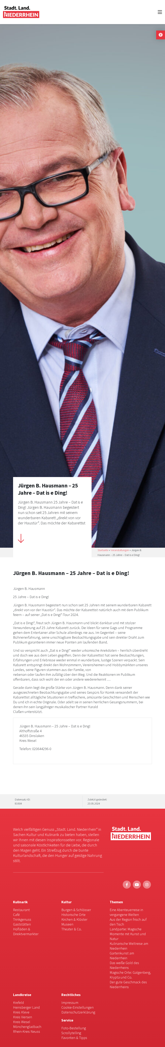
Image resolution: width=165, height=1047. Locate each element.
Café (16, 914)
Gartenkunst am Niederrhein (122, 955)
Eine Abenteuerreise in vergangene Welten (126, 912)
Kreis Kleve (21, 1012)
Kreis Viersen (22, 1017)
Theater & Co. (71, 929)
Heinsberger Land (26, 1007)
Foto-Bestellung (73, 1028)
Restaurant (21, 909)
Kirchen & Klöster (74, 919)
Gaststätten (22, 924)
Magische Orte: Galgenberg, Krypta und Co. (130, 975)
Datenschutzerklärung (78, 1012)
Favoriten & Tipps (74, 1037)
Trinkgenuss (22, 919)
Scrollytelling (71, 1033)
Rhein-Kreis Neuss (26, 1031)
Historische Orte (73, 914)
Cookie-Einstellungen (77, 1007)
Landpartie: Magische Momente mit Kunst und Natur (128, 934)
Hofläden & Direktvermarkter (25, 931)
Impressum (69, 1002)
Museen (67, 924)
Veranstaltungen (120, 550)
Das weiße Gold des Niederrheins (124, 965)
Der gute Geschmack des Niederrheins (128, 984)
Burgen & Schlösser (76, 909)
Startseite (103, 550)
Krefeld (18, 1002)
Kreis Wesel (21, 1021)
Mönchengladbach (27, 1026)
